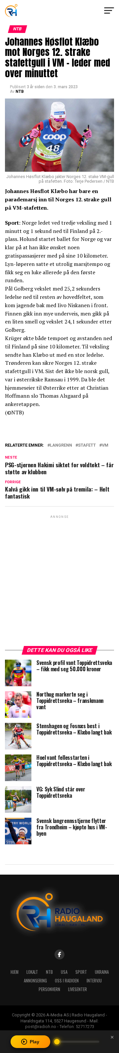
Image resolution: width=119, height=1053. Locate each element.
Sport (81, 972)
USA (64, 972)
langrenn (61, 445)
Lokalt (32, 972)
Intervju (94, 980)
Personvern (49, 989)
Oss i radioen (67, 980)
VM (105, 445)
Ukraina (102, 972)
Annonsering (35, 980)
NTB (20, 91)
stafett (87, 445)
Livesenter (77, 989)
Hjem (15, 972)
